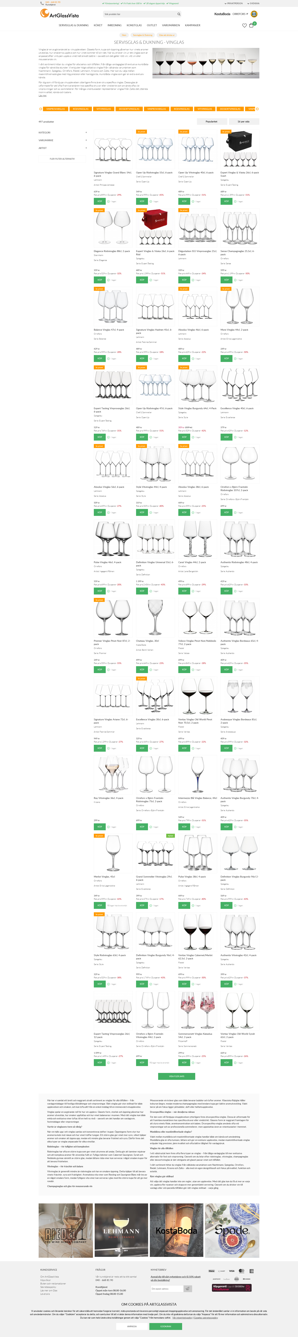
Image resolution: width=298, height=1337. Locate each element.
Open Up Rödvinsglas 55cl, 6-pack (154, 172)
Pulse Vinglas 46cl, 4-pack (107, 562)
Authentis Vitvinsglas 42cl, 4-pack (238, 955)
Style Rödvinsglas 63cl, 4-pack (110, 955)
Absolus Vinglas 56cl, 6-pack (109, 486)
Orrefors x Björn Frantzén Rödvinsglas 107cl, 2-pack (234, 488)
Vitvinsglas (104, 108)
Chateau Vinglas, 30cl (147, 640)
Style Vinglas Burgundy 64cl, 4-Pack (197, 408)
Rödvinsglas (80, 108)
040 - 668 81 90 (53, 2)
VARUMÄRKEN (171, 25)
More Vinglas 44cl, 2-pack (234, 329)
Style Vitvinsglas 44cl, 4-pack (151, 486)
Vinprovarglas (55, 108)
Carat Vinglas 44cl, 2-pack (192, 562)
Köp (100, 201)
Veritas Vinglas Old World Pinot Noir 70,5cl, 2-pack (195, 721)
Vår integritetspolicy (182, 1317)
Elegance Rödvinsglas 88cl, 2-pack (112, 251)
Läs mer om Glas (48, 1290)
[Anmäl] (187, 1288)
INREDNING (115, 25)
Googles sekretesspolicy (206, 1317)
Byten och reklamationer (53, 1283)
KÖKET (98, 25)
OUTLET (152, 25)
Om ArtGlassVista (49, 1276)
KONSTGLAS (134, 25)
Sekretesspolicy (48, 1287)
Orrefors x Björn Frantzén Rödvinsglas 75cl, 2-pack (149, 799)
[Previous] (40, 109)
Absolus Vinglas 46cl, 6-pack (193, 329)
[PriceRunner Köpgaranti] (232, 1290)
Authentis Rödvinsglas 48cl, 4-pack (239, 562)
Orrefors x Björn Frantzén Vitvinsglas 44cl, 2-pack (149, 1035)
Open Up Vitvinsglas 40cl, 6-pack (195, 172)
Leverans (45, 1294)
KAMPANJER (192, 25)
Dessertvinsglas (129, 108)
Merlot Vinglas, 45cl (104, 876)
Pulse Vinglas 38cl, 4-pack (192, 876)
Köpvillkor (45, 1280)
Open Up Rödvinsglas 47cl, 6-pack (154, 408)
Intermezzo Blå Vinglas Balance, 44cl (197, 798)
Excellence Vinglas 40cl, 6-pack (237, 408)
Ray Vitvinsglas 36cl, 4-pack (108, 798)
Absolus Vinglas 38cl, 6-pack (193, 486)
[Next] (257, 109)
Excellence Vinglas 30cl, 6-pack (152, 719)
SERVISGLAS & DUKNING (74, 25)
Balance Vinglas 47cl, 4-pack (109, 329)
